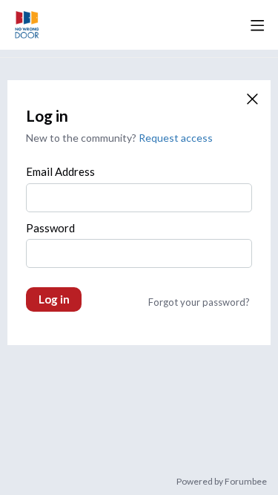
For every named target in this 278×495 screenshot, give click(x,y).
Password (50, 228)
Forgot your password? (199, 302)
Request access (176, 137)
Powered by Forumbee (221, 481)
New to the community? (82, 137)
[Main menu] (257, 25)
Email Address (60, 171)
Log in (54, 299)
